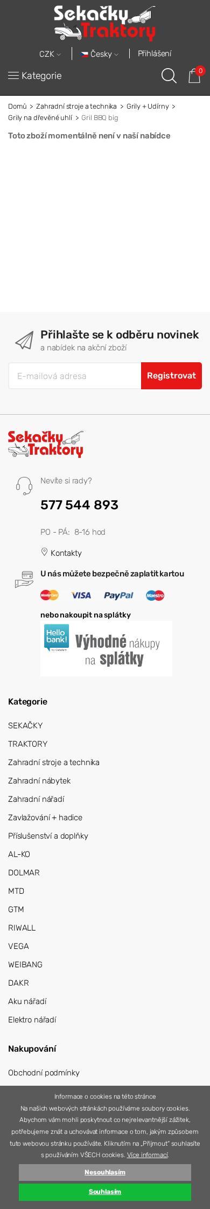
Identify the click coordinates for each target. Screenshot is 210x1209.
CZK (48, 54)
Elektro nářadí (32, 1020)
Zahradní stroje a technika (76, 106)
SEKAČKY (25, 725)
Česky (101, 54)
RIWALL (22, 928)
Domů (17, 106)
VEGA (18, 946)
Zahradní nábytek (39, 781)
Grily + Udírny (148, 106)
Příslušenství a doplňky (48, 836)
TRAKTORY (27, 744)
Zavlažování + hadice (45, 817)
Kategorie (42, 76)
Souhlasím (105, 1191)
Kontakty (65, 553)
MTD (16, 891)
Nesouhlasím (105, 1172)
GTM (16, 909)
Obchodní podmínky (43, 1073)
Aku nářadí (27, 1001)
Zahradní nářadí (36, 799)
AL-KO (19, 854)
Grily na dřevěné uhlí (40, 118)
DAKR (18, 983)
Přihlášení (155, 53)
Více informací (147, 1155)
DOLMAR (24, 873)
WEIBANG (25, 964)
